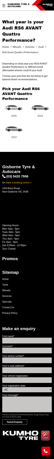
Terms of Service (11, 417)
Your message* (10, 395)
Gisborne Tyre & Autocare (19, 5)
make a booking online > (18, 182)
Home (5, 279)
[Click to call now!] (46, 451)
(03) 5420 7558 (17, 176)
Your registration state (13, 385)
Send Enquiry (14, 422)
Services (7, 296)
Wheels (6, 290)
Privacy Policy (9, 313)
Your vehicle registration (15, 376)
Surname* (7, 346)
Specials (7, 301)
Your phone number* (13, 356)
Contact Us (8, 307)
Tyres (5, 284)
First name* (8, 336)
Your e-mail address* (13, 366)
